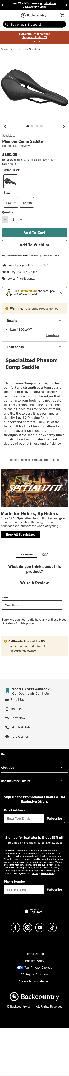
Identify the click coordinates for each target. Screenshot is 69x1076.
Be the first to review (16, 145)
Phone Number (15, 881)
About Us (7, 767)
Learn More (52, 335)
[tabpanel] (34, 597)
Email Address (14, 810)
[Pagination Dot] (29, 41)
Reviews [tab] (27, 554)
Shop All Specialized (20, 534)
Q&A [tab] (45, 554)
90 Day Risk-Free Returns (22, 272)
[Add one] (21, 219)
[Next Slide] (66, 5)
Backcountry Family (15, 780)
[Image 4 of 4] (41, 126)
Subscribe (54, 818)
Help (4, 754)
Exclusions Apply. (13, 853)
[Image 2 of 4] (32, 126)
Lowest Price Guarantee (21, 278)
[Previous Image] (5, 126)
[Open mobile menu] (5, 15)
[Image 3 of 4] (36, 126)
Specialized (9, 135)
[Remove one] (5, 219)
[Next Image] (63, 126)
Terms (35, 873)
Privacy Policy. (48, 873)
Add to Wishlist (34, 244)
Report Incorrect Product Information (34, 459)
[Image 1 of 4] (27, 126)
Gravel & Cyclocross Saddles (20, 49)
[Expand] (61, 293)
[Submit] (6, 24)
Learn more (9, 163)
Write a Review (34, 582)
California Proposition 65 (41, 308)
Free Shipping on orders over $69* (28, 265)
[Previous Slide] (2, 5)
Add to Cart (34, 232)
